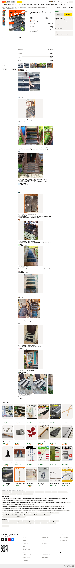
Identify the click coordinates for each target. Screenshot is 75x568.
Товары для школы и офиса (27, 554)
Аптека (24, 546)
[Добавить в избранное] (12, 405)
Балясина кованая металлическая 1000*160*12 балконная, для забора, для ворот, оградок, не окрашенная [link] (43, 463)
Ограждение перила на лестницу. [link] (30, 420)
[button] (37, 18)
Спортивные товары (26, 555)
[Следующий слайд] (26, 21)
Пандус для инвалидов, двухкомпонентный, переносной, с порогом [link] (54, 441)
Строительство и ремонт (27, 558)
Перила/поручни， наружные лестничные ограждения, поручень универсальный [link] (66, 441)
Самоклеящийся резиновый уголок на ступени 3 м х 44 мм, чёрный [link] (43, 420)
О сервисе (43, 540)
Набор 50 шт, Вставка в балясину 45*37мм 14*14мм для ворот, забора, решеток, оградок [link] (66, 463)
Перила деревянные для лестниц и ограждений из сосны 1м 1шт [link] (7, 484)
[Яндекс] (72, 566)
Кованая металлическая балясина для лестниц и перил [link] (31, 463)
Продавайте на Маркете (46, 554)
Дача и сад (24, 551)
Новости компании (63, 535)
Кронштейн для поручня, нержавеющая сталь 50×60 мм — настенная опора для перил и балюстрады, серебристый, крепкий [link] (7, 441)
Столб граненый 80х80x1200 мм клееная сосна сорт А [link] (20, 484)
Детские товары (25, 560)
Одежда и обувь (25, 543)
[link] (6, 492)
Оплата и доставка (45, 537)
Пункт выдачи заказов (63, 540)
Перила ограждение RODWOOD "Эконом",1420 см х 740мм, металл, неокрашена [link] (55, 463)
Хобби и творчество (26, 549)
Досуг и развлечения (26, 535)
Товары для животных (26, 557)
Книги (24, 552)
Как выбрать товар (45, 535)
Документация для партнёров (47, 555)
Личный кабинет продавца (46, 552)
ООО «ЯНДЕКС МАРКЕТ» (69, 565)
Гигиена (24, 540)
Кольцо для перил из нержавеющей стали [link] (41, 484)
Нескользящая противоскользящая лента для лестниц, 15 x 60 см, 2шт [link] (19, 420)
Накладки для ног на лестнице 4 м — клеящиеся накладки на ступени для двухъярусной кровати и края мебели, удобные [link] (20, 441)
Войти (71, 1)
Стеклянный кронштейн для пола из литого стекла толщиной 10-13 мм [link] (7, 463)
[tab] (5, 4)
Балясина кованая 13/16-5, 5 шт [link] (54, 484)
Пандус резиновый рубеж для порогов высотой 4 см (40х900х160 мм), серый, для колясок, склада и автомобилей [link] (67, 484)
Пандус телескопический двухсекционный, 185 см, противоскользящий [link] (19, 463)
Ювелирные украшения (27, 561)
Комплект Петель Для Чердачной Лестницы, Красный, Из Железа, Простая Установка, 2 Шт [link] (32, 441)
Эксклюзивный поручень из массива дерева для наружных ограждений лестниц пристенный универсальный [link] (43, 441)
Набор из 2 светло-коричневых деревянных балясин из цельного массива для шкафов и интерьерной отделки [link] (67, 420)
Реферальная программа (64, 537)
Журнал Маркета (44, 543)
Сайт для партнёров (45, 557)
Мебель (24, 537)
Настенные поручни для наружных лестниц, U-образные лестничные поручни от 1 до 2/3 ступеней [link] (8, 420)
